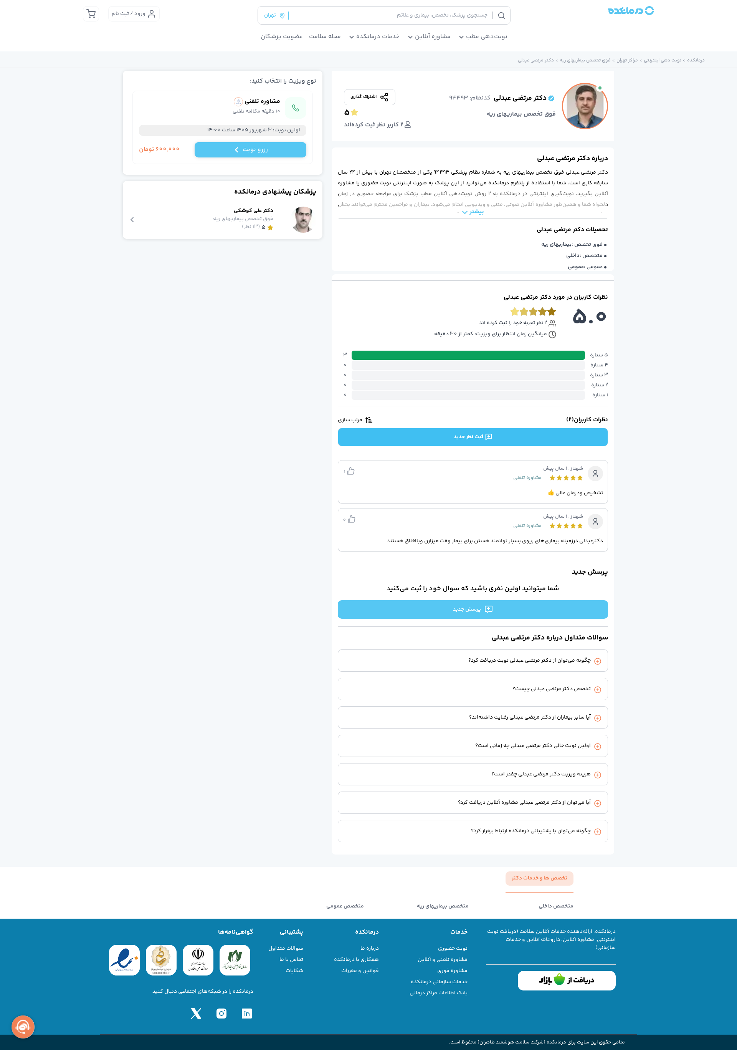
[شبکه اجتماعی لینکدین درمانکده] (247, 1013)
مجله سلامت (325, 36)
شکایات (294, 971)
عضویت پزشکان (282, 36)
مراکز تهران (627, 60)
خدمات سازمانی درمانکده (439, 982)
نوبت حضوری (453, 948)
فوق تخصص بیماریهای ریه (585, 60)
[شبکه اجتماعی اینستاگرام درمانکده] (221, 1013)
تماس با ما (291, 960)
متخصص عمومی (345, 906)
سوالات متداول (285, 948)
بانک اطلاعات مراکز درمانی (439, 993)
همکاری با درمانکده (356, 960)
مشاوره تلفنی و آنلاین (443, 960)
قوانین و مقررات (360, 971)
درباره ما (369, 948)
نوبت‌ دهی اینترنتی (662, 60)
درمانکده (696, 60)
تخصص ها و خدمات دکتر (539, 878)
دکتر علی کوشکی (253, 211)
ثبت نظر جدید (468, 437)
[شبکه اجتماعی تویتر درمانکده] (196, 1013)
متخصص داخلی (556, 906)
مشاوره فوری (452, 971)
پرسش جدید (467, 609)
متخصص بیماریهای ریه (443, 906)
